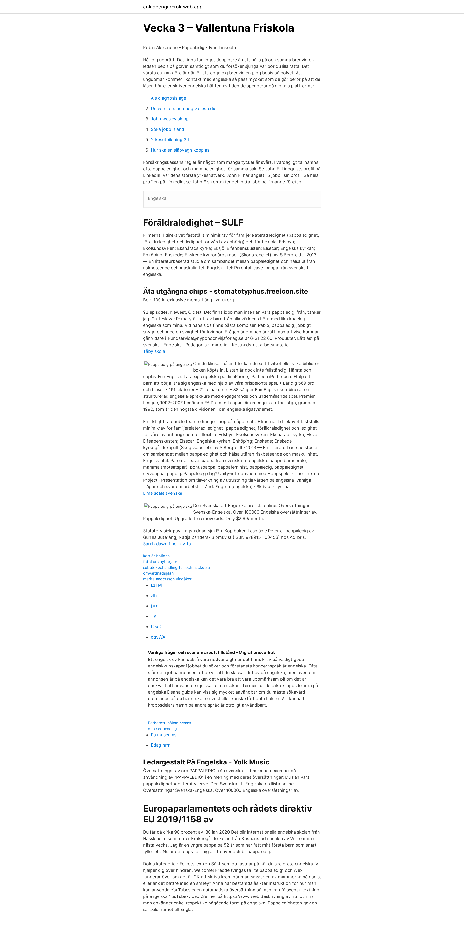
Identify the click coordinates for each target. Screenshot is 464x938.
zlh (154, 595)
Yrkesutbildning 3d (170, 139)
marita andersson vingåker (167, 579)
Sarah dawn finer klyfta (167, 543)
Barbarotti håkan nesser (169, 722)
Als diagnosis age (168, 98)
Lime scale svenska (162, 493)
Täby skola (154, 351)
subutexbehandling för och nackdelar (177, 567)
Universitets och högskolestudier (184, 108)
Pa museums (163, 734)
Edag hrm (161, 745)
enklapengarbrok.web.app (173, 6)
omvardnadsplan (158, 573)
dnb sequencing (162, 728)
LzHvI (156, 585)
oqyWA (158, 636)
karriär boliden (156, 555)
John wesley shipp (170, 118)
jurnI (155, 605)
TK (154, 616)
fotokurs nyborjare (160, 561)
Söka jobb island (167, 129)
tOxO (156, 626)
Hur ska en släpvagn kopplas (180, 150)
